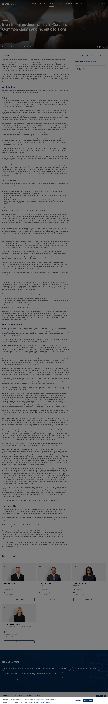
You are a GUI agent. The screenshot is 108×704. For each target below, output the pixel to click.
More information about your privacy (43, 702)
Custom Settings (77, 700)
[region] (54, 700)
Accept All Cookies (88, 700)
